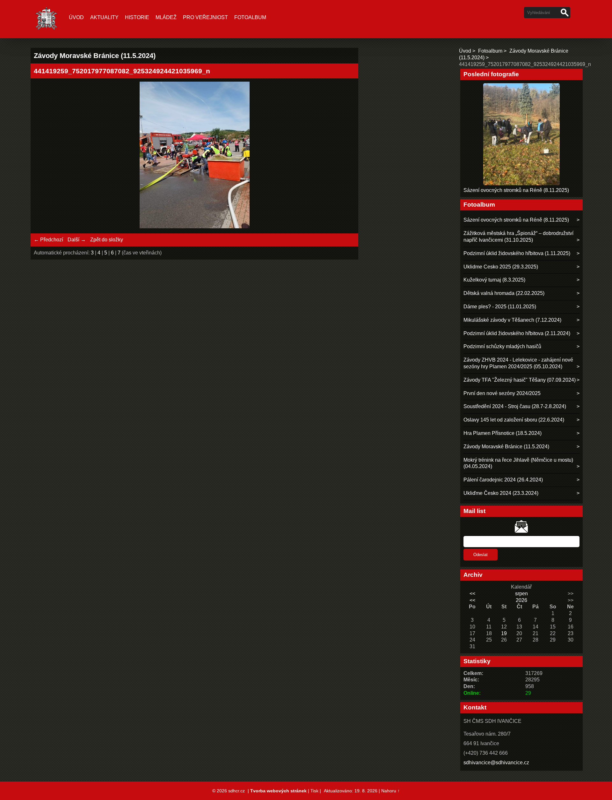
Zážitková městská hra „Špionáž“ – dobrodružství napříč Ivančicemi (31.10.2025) (518, 237)
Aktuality (104, 17)
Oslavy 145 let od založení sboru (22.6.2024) (513, 419)
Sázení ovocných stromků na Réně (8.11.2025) (516, 190)
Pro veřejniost (205, 17)
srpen (521, 593)
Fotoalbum (250, 17)
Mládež (166, 17)
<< (472, 593)
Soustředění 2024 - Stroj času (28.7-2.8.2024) (514, 406)
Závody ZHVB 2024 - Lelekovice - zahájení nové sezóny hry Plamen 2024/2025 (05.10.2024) (518, 363)
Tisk (314, 790)
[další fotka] (345, 156)
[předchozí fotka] (44, 156)
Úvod (76, 17)
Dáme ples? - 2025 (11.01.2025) (499, 306)
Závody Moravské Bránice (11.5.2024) (506, 446)
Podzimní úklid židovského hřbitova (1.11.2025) (516, 253)
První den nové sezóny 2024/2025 (502, 393)
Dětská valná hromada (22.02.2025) (503, 293)
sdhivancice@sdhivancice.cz (496, 762)
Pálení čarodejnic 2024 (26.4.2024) (503, 479)
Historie (137, 17)
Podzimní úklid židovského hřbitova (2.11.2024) (516, 333)
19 (504, 633)
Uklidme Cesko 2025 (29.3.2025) (500, 266)
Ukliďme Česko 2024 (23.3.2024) (500, 493)
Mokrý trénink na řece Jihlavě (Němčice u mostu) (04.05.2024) (518, 463)
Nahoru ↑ (390, 790)
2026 (521, 600)
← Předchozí (48, 239)
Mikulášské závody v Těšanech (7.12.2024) (512, 320)
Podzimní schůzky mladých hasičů (502, 346)
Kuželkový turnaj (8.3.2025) (494, 280)
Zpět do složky (106, 239)
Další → (77, 239)
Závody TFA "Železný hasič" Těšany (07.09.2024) (519, 380)
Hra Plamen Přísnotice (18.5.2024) (502, 433)
